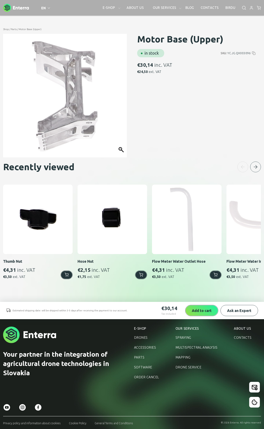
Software (143, 367)
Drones (141, 337)
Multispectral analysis (197, 347)
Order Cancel (146, 377)
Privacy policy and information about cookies (32, 423)
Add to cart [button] (66, 275)
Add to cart (202, 310)
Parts (14, 29)
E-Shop (140, 328)
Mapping (183, 357)
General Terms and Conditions (114, 423)
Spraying (183, 337)
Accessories (145, 347)
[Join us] (254, 387)
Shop (6, 29)
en (43, 8)
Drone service (188, 367)
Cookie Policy (77, 423)
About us (242, 328)
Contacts (242, 337)
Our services (187, 328)
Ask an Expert (239, 310)
